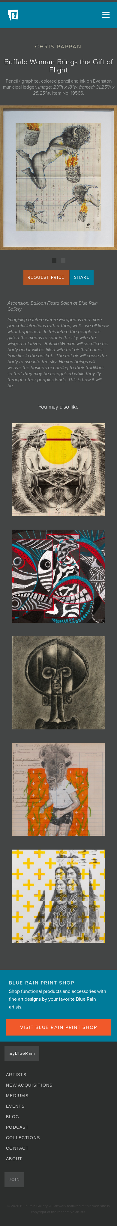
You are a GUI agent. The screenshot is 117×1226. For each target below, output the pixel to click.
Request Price (46, 277)
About (14, 1158)
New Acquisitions (29, 1085)
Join (14, 1179)
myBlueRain (22, 1053)
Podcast (17, 1127)
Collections (23, 1137)
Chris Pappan (58, 46)
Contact (17, 1148)
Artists (16, 1074)
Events (15, 1106)
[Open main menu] (105, 15)
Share (82, 277)
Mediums (17, 1095)
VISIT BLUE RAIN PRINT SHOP (58, 1027)
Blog (12, 1116)
